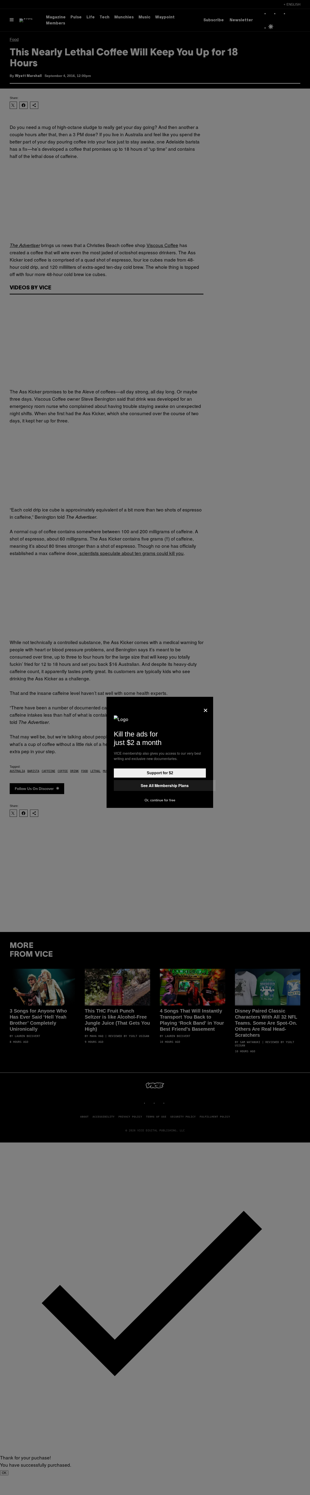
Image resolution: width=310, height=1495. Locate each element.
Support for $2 (160, 773)
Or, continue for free (160, 800)
